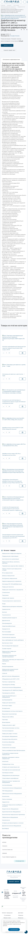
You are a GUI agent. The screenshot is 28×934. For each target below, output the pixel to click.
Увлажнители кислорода (9, 747)
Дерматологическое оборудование (11, 825)
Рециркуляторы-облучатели (9, 739)
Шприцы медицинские (8, 575)
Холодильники (6, 708)
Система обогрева (7, 785)
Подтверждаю (14, 929)
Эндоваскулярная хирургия (9, 617)
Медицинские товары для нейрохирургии (9, 652)
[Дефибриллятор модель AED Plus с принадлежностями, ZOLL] (14, 444)
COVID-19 (4, 673)
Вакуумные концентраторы (9, 714)
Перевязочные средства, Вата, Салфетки (13, 566)
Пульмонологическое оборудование (12, 788)
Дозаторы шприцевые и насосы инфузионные (10, 758)
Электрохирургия (7, 623)
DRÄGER (4, 853)
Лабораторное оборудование (10, 817)
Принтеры (5, 719)
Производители (20, 861)
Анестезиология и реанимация (10, 559)
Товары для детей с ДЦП (8, 725)
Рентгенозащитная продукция (10, 645)
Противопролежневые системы (10, 728)
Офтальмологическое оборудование (12, 793)
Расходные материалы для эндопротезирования (9, 656)
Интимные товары (7, 705)
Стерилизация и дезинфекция (10, 778)
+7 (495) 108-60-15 (24, 893)
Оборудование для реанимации (10, 775)
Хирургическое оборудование (10, 809)
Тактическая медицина (8, 634)
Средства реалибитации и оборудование (9, 696)
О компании (7, 915)
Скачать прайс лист (9, 50)
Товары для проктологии (8, 702)
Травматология (6, 609)
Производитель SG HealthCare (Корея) (12, 690)
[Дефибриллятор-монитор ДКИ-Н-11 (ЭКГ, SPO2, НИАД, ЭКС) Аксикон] (14, 418)
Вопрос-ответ (7, 917)
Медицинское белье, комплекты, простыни (11, 562)
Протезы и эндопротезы (8, 681)
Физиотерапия (6, 722)
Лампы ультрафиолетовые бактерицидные (13, 750)
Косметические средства (9, 637)
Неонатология (6, 820)
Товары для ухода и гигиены (9, 733)
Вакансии (20, 917)
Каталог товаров (9, 550)
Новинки (20, 915)
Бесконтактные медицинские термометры (13, 814)
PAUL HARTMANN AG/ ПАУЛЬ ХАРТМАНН (13, 640)
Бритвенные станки (7, 643)
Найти (21, 2)
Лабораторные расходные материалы (12, 606)
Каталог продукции (7, 912)
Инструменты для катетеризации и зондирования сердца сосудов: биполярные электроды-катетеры (14, 401)
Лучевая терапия (6, 648)
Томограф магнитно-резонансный (11, 770)
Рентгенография (6, 631)
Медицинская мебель (8, 716)
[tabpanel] (14, 190)
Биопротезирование (7, 666)
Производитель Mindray (8, 684)
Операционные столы (8, 764)
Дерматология (6, 620)
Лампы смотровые (7, 799)
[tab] (11, 59)
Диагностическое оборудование (11, 676)
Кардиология (5, 802)
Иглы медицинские (7, 572)
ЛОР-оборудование (7, 790)
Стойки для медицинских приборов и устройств (12, 805)
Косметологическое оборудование (11, 687)
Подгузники (5, 595)
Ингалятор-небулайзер (8, 742)
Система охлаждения (7, 730)
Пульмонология (6, 615)
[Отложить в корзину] (22, 353)
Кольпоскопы (5, 796)
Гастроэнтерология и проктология (11, 601)
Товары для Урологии (8, 587)
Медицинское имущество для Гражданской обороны (10, 670)
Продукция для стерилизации (10, 556)
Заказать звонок (14, 881)
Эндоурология (6, 629)
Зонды (4, 603)
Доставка (20, 912)
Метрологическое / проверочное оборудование (11, 781)
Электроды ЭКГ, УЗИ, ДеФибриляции (12, 584)
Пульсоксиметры (6, 744)
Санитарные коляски (7, 772)
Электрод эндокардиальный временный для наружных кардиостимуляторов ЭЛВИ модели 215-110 (14, 348)
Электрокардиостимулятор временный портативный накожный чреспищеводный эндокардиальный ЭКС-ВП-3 (13, 536)
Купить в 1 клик (8, 45)
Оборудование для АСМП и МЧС (10, 679)
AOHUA (4, 842)
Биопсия (4, 612)
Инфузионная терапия (8, 598)
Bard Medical (5, 828)
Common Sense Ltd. (7, 849)
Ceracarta (4, 846)
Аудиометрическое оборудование (11, 811)
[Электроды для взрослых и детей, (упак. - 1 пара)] (14, 365)
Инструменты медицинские (9, 578)
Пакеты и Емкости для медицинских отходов (12, 569)
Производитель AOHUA (8, 693)
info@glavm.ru (16, 893)
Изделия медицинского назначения (11, 581)
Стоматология (6, 592)
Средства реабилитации (8, 626)
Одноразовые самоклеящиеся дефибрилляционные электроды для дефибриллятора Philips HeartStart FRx (12, 481)
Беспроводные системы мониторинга (12, 711)
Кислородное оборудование (9, 736)
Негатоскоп (5, 761)
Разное (4, 663)
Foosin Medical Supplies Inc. (9, 857)
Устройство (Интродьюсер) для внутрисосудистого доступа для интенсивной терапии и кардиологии (12, 508)
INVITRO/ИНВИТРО (7, 700)
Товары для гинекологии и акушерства (12, 589)
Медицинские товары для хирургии (11, 553)
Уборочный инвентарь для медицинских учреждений (13, 660)
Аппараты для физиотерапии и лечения (12, 823)
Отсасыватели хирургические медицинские (10, 754)
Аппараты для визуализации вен (11, 767)
